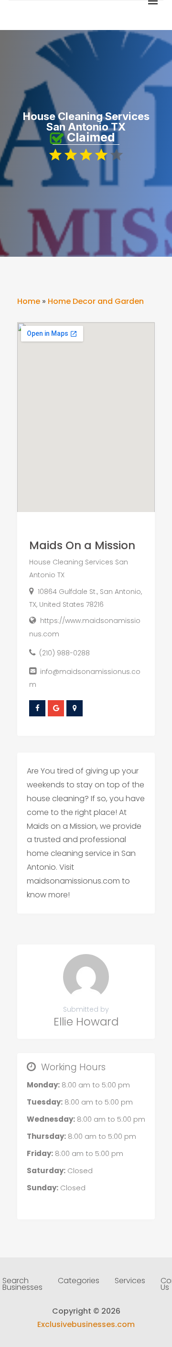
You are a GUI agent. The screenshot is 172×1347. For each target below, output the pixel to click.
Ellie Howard (86, 1021)
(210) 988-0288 (64, 653)
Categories (78, 1281)
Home (28, 301)
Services (130, 1281)
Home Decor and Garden (96, 301)
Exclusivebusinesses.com (86, 1324)
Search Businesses (22, 1285)
